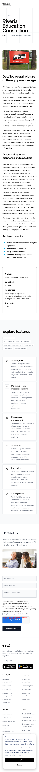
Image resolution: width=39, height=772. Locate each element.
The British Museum (28, 714)
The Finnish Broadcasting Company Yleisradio (29, 732)
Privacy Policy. (29, 744)
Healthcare (26, 700)
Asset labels (6, 718)
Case (4, 36)
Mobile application (8, 721)
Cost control (6, 689)
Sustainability (6, 686)
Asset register (7, 714)
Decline (19, 765)
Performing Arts (27, 686)
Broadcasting (26, 689)
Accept (19, 760)
